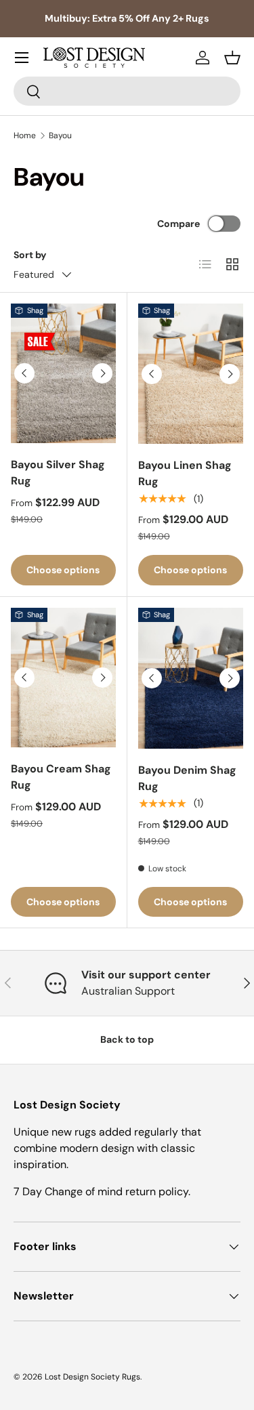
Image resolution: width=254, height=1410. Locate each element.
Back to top (127, 1039)
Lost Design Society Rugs (92, 1376)
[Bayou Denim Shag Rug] (191, 678)
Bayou (60, 135)
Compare (178, 223)
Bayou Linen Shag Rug (185, 473)
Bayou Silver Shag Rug (58, 472)
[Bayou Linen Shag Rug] (191, 374)
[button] (232, 57)
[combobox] (127, 91)
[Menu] (22, 57)
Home (25, 135)
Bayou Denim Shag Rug (187, 778)
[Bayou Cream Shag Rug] (63, 677)
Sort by (30, 255)
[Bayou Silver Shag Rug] (63, 373)
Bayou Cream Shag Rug (61, 777)
